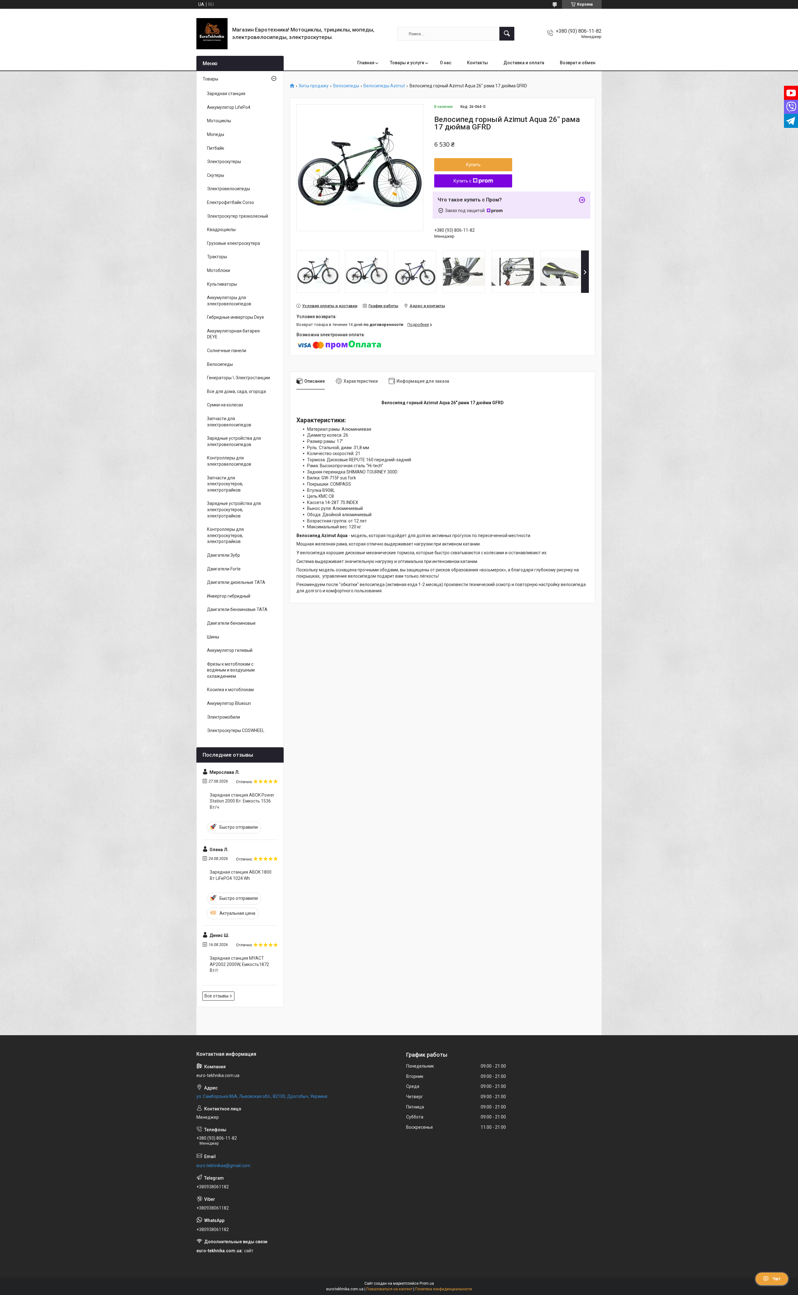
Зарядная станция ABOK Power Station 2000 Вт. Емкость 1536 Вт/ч (242, 801)
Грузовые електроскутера (233, 243)
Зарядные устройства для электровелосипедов (234, 441)
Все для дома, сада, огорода (236, 391)
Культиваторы (222, 284)
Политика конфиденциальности (443, 1289)
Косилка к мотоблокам (230, 689)
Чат (776, 1278)
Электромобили (223, 717)
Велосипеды (346, 86)
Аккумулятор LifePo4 (228, 107)
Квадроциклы (221, 229)
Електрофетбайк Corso (230, 202)
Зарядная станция (226, 93)
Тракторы (217, 256)
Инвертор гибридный (228, 596)
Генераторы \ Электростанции (238, 377)
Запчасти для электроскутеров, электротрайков (225, 483)
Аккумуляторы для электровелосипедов (229, 300)
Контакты (477, 62)
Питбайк (215, 148)
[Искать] (506, 34)
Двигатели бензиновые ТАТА (237, 609)
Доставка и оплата (523, 62)
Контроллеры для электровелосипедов (229, 461)
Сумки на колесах (225, 404)
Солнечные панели (226, 350)
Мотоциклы (219, 120)
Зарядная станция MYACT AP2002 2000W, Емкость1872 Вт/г (239, 964)
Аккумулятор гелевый (229, 650)
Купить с (462, 180)
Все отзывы (216, 995)
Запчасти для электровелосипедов (229, 421)
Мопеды (215, 134)
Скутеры (215, 175)
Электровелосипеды (228, 188)
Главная (365, 62)
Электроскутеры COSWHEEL (235, 730)
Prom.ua (427, 1283)
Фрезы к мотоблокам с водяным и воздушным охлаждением (231, 670)
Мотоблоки (218, 270)
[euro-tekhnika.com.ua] (212, 33)
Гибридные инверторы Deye (235, 317)
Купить (473, 164)
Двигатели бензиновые (231, 623)
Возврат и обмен (577, 62)
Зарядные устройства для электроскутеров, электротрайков (234, 509)
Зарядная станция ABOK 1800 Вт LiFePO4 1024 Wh (241, 875)
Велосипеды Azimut (384, 86)
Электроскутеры (224, 161)
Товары (210, 78)
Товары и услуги (407, 62)
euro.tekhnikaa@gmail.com (223, 1165)
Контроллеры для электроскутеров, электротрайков (225, 535)
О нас (445, 62)
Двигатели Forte (224, 568)
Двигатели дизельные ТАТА (236, 582)
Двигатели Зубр (223, 555)
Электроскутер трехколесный (237, 216)
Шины (213, 636)
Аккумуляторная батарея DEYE (233, 334)
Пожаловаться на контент (389, 1289)
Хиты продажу (314, 86)
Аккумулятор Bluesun (229, 703)
